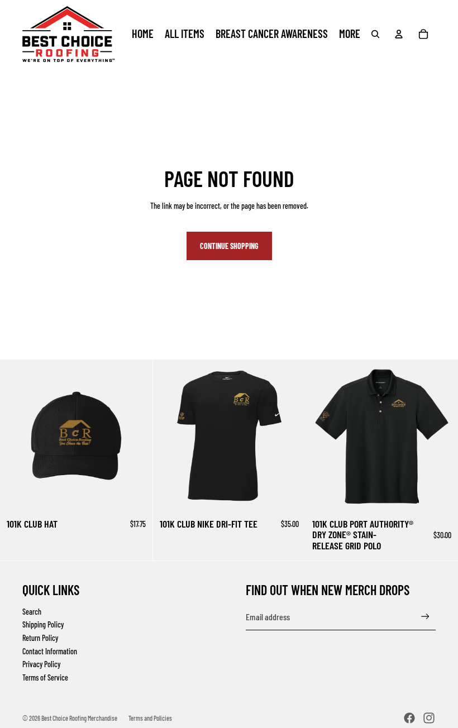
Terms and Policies (150, 718)
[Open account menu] (399, 34)
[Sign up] (425, 616)
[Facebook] (409, 718)
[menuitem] (349, 34)
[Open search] (375, 34)
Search (31, 611)
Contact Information (49, 651)
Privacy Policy (41, 664)
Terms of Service (45, 677)
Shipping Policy (43, 624)
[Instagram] (429, 718)
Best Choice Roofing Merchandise (79, 718)
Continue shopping (229, 246)
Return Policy (40, 638)
